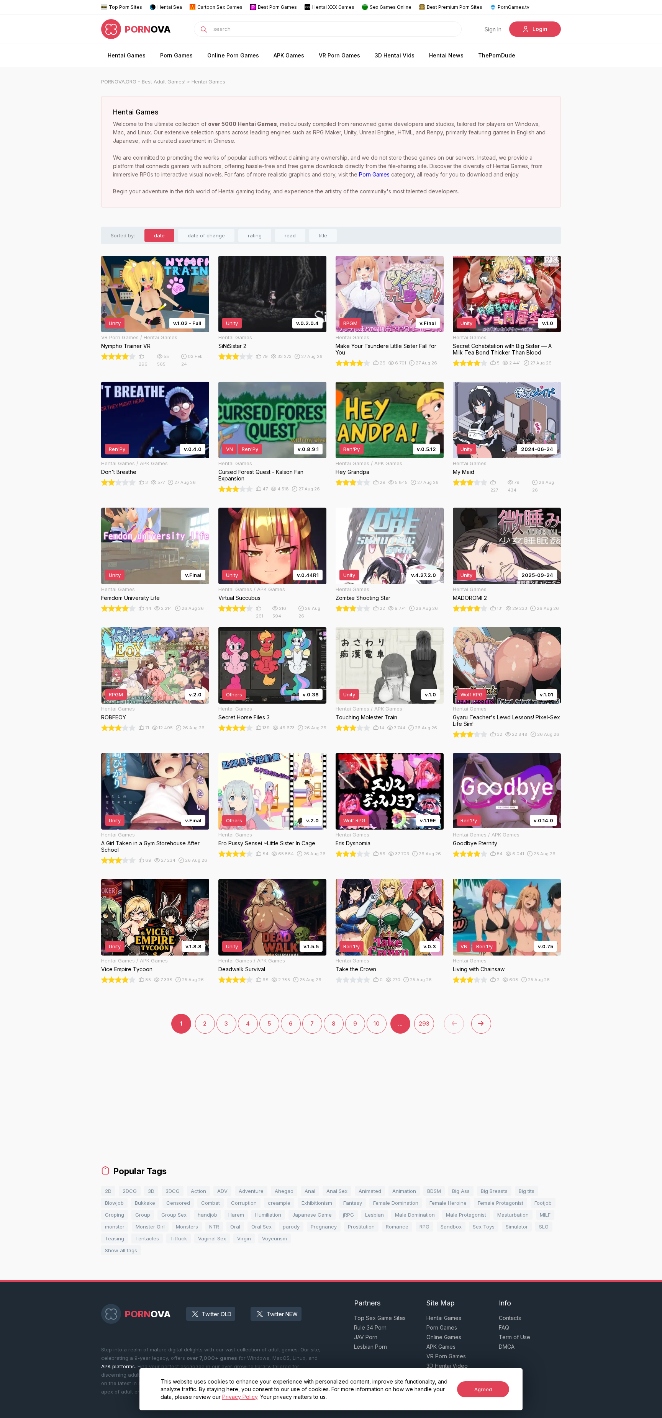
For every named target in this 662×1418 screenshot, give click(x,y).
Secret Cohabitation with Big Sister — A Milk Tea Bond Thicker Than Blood (502, 349)
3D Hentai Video (447, 1365)
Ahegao (284, 1191)
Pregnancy (324, 1227)
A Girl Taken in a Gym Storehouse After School (150, 846)
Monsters (187, 1227)
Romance (397, 1227)
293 (424, 1023)
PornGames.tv (513, 7)
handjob (207, 1215)
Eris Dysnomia (353, 843)
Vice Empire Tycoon (126, 969)
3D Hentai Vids (395, 55)
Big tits (526, 1191)
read (290, 235)
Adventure (251, 1191)
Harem (236, 1215)
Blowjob (114, 1203)
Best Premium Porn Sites (454, 7)
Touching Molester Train (366, 717)
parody (291, 1227)
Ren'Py (117, 449)
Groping (114, 1215)
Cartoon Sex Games (220, 7)
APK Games (289, 55)
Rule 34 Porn (370, 1327)
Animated (370, 1191)
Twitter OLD (216, 1314)
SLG (544, 1227)
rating (255, 235)
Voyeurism (274, 1238)
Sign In (493, 29)
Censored (178, 1203)
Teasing (114, 1238)
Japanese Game (312, 1215)
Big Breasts (494, 1191)
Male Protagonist (466, 1215)
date (159, 235)
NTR (214, 1227)
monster (115, 1227)
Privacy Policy (239, 1396)
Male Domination (415, 1215)
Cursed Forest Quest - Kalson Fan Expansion (260, 475)
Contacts (510, 1318)
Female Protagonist (500, 1203)
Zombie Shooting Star (363, 598)
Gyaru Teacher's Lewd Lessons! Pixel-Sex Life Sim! (506, 720)
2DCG (130, 1191)
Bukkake (145, 1203)
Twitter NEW (282, 1314)
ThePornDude (496, 55)
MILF (545, 1215)
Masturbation (513, 1215)
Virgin (244, 1238)
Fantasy (352, 1203)
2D (108, 1191)
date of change (206, 235)
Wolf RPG (471, 694)
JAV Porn (365, 1337)
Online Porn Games (233, 55)
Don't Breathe (118, 472)
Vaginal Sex (212, 1238)
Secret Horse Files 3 (244, 717)
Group (142, 1215)
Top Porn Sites (125, 7)
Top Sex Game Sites (380, 1318)
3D (151, 1191)
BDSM (434, 1191)
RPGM (350, 323)
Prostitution (361, 1227)
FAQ (504, 1327)
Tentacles (147, 1238)
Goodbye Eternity (475, 843)
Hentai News (446, 55)
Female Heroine (448, 1203)
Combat (210, 1203)
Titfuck (178, 1238)
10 (377, 1023)
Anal (310, 1191)
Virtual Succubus (239, 598)
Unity (115, 323)
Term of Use (514, 1337)
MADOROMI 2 (470, 598)
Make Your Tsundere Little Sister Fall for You (386, 349)
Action (198, 1191)
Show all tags (121, 1250)
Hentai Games (127, 55)
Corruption (244, 1203)
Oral (235, 1227)
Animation (404, 1191)
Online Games (443, 1337)
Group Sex (174, 1215)
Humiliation (268, 1215)
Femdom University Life (130, 598)
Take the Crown (356, 969)
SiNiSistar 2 (232, 346)
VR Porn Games (339, 55)
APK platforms (118, 1366)
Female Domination (395, 1203)
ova (148, 29)
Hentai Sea (169, 7)
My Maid (463, 472)
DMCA (507, 1346)
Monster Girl (150, 1227)
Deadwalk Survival (241, 969)
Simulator (517, 1227)
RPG (424, 1227)
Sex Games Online (390, 7)
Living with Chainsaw (479, 969)
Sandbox (451, 1227)
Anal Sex (336, 1191)
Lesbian (374, 1215)
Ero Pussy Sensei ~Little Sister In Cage (266, 843)
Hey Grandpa (352, 472)
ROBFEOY (113, 717)
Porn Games (176, 55)
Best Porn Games (277, 7)
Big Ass (461, 1191)
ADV (222, 1191)
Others (234, 694)
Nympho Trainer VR (126, 346)
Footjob (543, 1203)
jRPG (348, 1215)
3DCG (173, 1191)
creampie (279, 1203)
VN (229, 449)
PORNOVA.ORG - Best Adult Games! (143, 81)
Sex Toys (484, 1227)
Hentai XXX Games (333, 7)
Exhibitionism (317, 1203)
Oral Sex (261, 1227)
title (323, 235)
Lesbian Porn (370, 1346)
